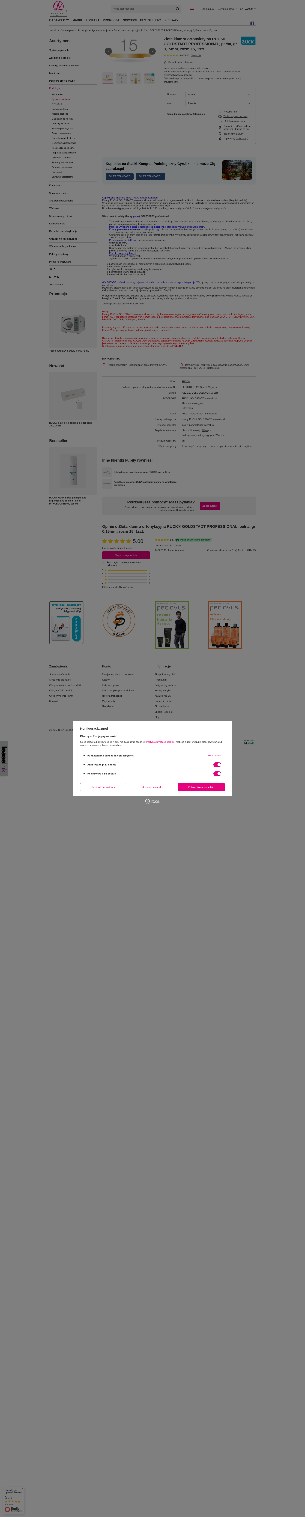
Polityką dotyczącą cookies (160, 741)
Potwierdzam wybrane (103, 787)
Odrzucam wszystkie (151, 787)
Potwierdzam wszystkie (201, 787)
